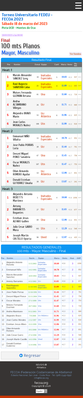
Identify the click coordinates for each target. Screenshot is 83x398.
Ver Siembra (75, 54)
